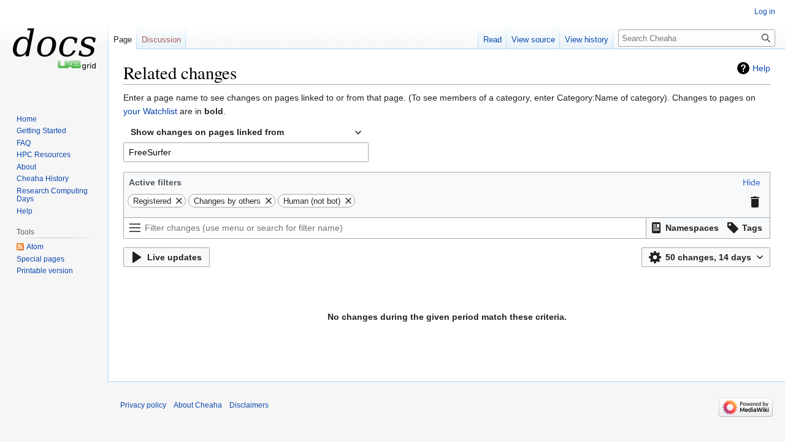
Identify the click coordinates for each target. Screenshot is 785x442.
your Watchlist (150, 111)
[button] (751, 182)
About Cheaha (198, 405)
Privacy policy (143, 405)
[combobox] (246, 132)
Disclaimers (249, 405)
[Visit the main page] (54, 49)
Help (761, 68)
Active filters (155, 182)
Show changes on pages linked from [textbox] (207, 132)
